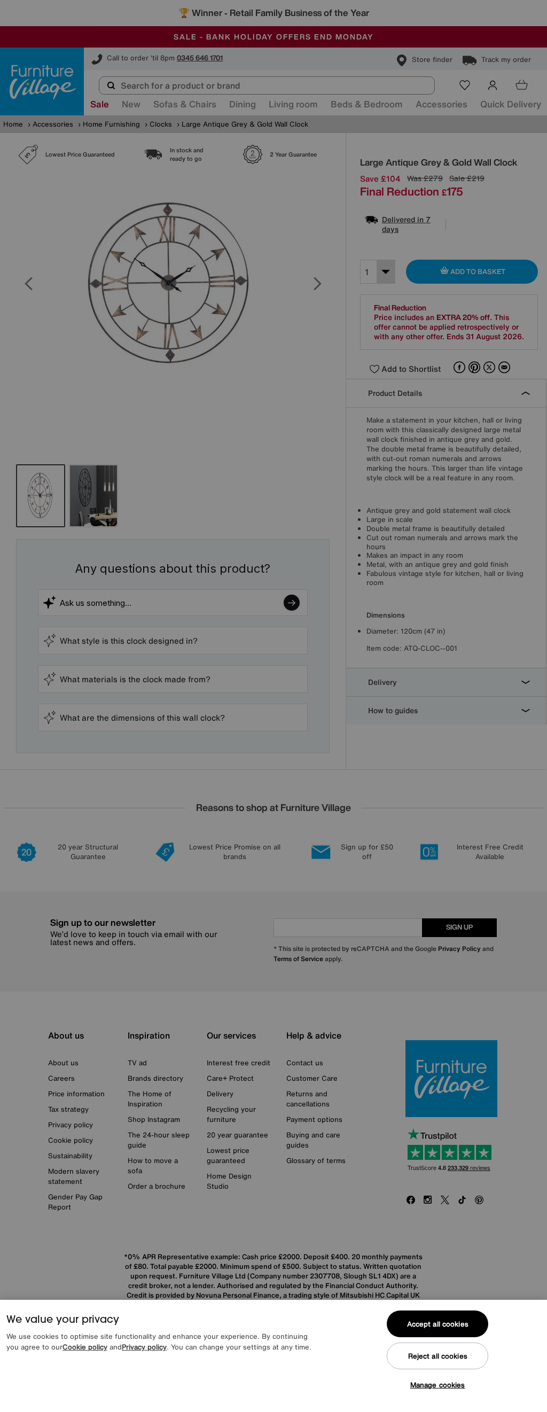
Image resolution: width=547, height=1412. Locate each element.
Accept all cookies (437, 1324)
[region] (273, 1356)
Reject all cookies (437, 1356)
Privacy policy (144, 1347)
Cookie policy (84, 1347)
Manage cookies (437, 1385)
